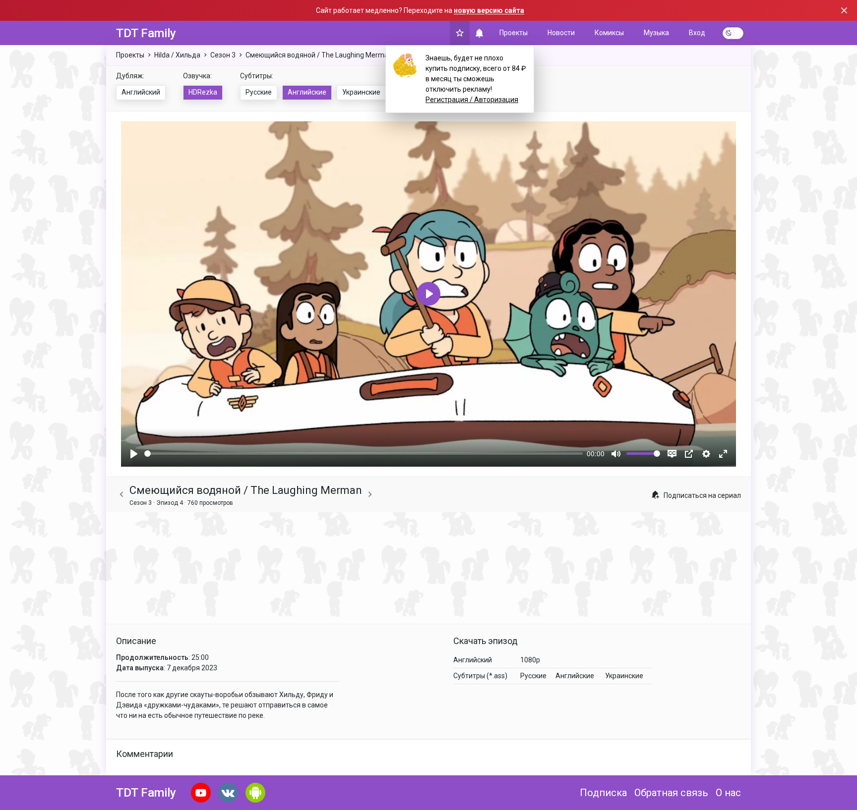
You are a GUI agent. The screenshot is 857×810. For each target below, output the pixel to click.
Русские (258, 92)
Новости (561, 33)
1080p (530, 660)
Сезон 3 (223, 55)
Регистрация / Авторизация (472, 100)
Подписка (603, 793)
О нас (728, 793)
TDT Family (146, 33)
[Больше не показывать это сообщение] (844, 10)
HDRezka (202, 92)
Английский (141, 92)
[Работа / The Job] (370, 494)
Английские (307, 92)
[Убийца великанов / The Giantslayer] (121, 494)
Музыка (656, 33)
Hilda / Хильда (177, 55)
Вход (697, 33)
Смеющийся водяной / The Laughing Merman (318, 55)
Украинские (361, 92)
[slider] (363, 453)
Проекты (513, 33)
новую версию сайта (489, 10)
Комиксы (609, 33)
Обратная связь (671, 793)
